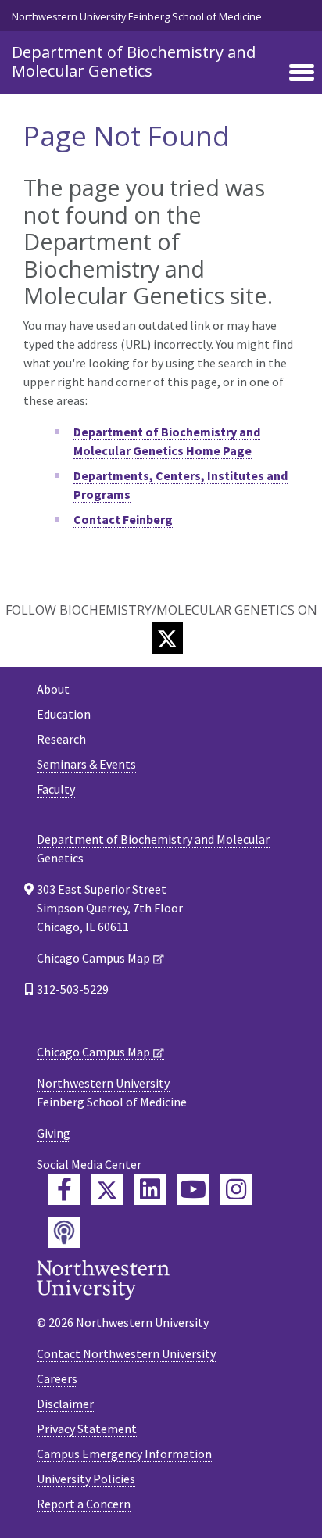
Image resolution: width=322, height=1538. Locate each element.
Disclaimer (65, 1403)
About (53, 689)
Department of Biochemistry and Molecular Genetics (134, 61)
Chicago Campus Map (93, 958)
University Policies (86, 1478)
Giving (53, 1133)
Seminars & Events (86, 764)
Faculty (56, 789)
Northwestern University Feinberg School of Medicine (137, 16)
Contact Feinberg (123, 519)
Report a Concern (84, 1503)
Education (64, 714)
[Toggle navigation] (301, 73)
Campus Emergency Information (124, 1453)
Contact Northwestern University (126, 1353)
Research (61, 739)
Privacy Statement (87, 1428)
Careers (57, 1378)
